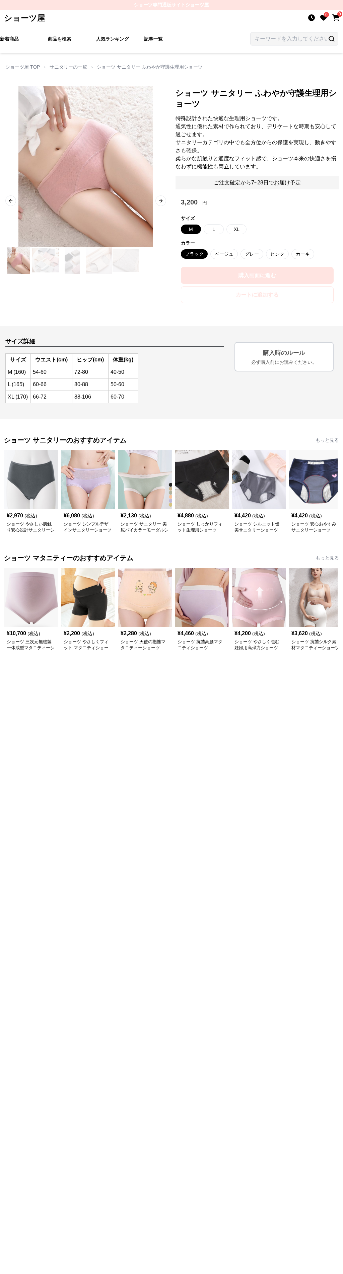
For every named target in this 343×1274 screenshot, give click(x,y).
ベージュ (224, 254)
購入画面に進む (257, 275)
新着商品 (9, 38)
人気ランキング (112, 38)
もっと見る (327, 440)
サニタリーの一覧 (68, 67)
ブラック (194, 254)
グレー (252, 254)
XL (236, 229)
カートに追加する (257, 295)
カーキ (303, 254)
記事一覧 (153, 38)
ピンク (277, 254)
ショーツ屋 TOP (22, 67)
